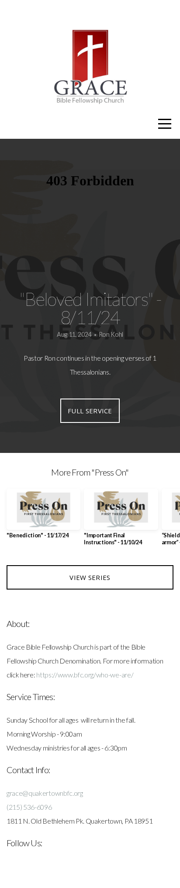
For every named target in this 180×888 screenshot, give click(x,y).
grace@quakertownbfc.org (45, 793)
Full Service (90, 410)
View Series (89, 577)
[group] (43, 517)
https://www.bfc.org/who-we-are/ (84, 674)
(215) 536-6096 (29, 807)
